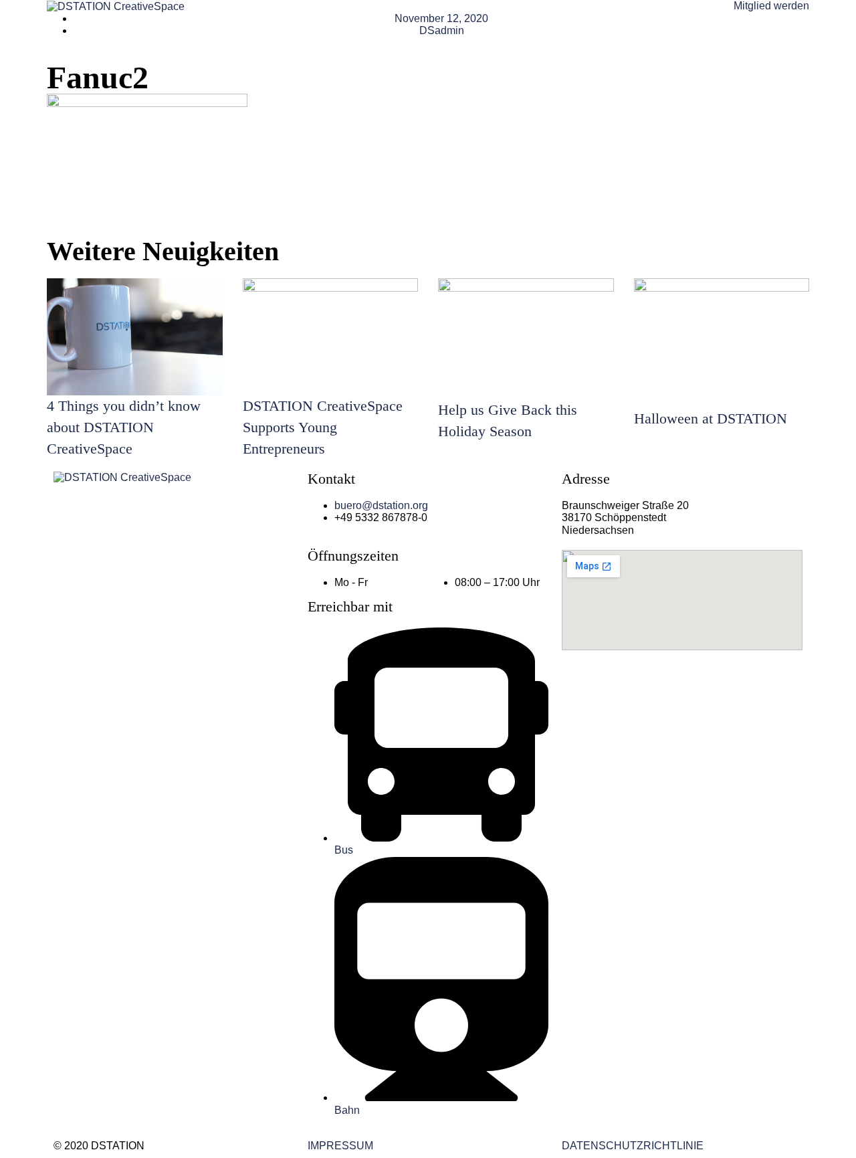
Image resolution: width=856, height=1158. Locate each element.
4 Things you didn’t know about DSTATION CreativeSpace (124, 427)
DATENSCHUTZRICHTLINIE (633, 1145)
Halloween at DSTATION (710, 418)
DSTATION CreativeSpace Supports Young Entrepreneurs (323, 427)
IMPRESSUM (340, 1145)
